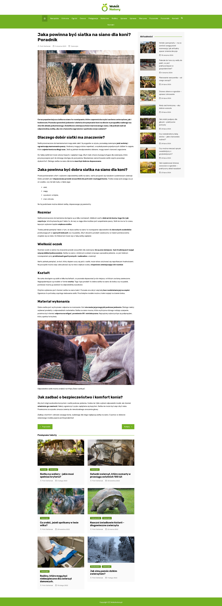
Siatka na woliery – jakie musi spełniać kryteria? (57, 475)
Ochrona (65, 18)
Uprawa (123, 18)
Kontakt (175, 18)
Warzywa (143, 18)
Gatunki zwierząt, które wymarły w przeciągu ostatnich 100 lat (110, 475)
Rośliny (115, 18)
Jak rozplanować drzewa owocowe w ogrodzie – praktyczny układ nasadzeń (170, 166)
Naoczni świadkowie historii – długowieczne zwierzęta (107, 524)
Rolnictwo (105, 18)
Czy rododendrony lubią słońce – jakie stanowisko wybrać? (169, 137)
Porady (43, 469)
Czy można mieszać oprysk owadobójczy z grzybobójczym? (170, 151)
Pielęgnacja (93, 18)
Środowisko (95, 566)
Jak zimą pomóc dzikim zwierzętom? (103, 572)
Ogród (74, 18)
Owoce (83, 18)
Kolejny (127, 427)
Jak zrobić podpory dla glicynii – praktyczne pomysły (168, 122)
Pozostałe (154, 18)
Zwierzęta (74, 46)
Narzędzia (54, 18)
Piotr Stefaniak (45, 46)
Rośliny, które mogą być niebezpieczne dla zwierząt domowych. (56, 578)
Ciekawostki (95, 518)
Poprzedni (46, 427)
